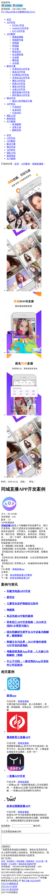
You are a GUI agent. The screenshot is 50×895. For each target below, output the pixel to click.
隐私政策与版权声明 (27, 864)
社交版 (15, 48)
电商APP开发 (18, 83)
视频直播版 (17, 37)
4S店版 (15, 63)
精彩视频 (20, 861)
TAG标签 (13, 864)
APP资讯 (11, 104)
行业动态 (16, 112)
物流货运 (16, 51)
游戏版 (15, 43)
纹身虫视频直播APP (20, 578)
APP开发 (11, 22)
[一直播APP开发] (15, 770)
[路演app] (14, 690)
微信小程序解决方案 (22, 101)
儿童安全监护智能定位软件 (22, 603)
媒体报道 (11, 118)
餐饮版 (15, 60)
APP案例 (11, 34)
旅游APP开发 (18, 72)
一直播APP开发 (16, 776)
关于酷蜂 (11, 121)
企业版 (15, 57)
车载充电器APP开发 (18, 591)
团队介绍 (11, 115)
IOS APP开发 (18, 31)
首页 (9, 19)
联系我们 (11, 861)
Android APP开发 (20, 28)
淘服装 (11, 609)
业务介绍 (16, 127)
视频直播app (18, 569)
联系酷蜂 (16, 124)
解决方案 (11, 66)
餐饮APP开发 (18, 80)
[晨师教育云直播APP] (17, 731)
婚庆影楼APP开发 (21, 92)
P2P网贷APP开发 (20, 75)
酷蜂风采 (30, 861)
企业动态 (16, 110)
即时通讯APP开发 (21, 95)
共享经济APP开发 (21, 69)
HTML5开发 (18, 25)
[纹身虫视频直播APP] (11, 800)
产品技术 (16, 107)
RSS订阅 (39, 861)
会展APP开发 (18, 89)
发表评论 (5, 847)
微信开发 (11, 98)
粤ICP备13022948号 (31, 880)
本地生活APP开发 (21, 78)
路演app (11, 695)
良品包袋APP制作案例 (20, 616)
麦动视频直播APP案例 (21, 575)
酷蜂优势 (16, 130)
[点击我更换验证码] (11, 831)
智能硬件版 (17, 40)
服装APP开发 (18, 86)
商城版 (15, 46)
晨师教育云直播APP (18, 737)
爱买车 (11, 597)
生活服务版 (17, 54)
